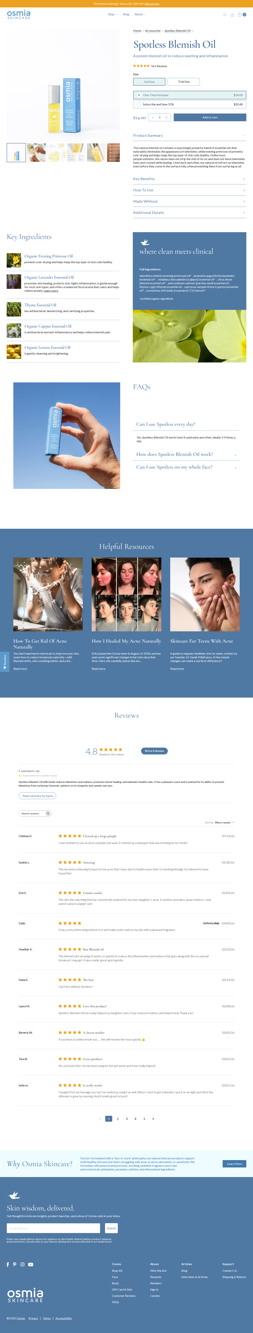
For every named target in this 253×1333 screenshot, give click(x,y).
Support (228, 1264)
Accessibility (63, 1318)
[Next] (114, 85)
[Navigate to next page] (153, 1119)
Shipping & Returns (234, 1277)
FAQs (115, 1302)
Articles (186, 1264)
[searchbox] (31, 813)
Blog (126, 14)
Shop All (117, 1270)
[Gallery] (63, 96)
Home (137, 30)
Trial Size (184, 81)
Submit (111, 1228)
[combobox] (219, 822)
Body (115, 1283)
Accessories (153, 30)
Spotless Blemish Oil (178, 30)
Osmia (116, 1264)
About (154, 1264)
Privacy (33, 1318)
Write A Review (154, 750)
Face (115, 1277)
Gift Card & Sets (122, 1289)
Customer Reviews (124, 1295)
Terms (47, 1318)
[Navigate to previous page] (99, 1119)
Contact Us (229, 1270)
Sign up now (151, 3)
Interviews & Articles (194, 1277)
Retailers (156, 1283)
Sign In (154, 1289)
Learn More (234, 1163)
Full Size (149, 81)
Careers (155, 1295)
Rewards (155, 1277)
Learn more (51, 290)
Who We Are (158, 1270)
